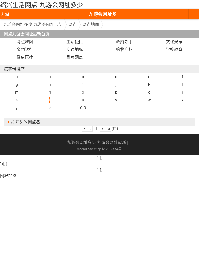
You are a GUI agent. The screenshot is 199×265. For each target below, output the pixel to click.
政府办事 (124, 42)
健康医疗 (25, 57)
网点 (72, 24)
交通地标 (74, 49)
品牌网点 (74, 57)
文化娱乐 (174, 42)
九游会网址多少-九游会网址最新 (5, 15)
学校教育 (174, 49)
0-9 (83, 108)
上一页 (87, 129)
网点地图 (90, 24)
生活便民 (74, 42)
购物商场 (124, 49)
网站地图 (8, 175)
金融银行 (25, 49)
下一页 (105, 129)
